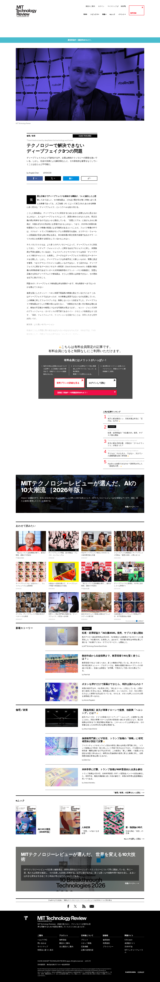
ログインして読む (97, 383)
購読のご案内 (90, 6)
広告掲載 (84, 946)
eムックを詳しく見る (132, 839)
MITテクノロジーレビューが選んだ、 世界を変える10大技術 (78, 857)
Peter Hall (87, 674)
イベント (122, 14)
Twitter (75, 908)
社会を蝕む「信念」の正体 (134, 830)
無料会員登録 (91, 908)
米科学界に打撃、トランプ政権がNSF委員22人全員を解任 (112, 769)
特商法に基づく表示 (45, 950)
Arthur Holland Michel (90, 729)
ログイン (101, 6)
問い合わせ (42, 943)
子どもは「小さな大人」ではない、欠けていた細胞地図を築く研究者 (125, 453)
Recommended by (131, 621)
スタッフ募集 (86, 943)
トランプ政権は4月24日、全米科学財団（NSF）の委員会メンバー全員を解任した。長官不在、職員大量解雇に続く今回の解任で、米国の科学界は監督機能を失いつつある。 (113, 776)
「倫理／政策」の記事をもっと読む (127, 793)
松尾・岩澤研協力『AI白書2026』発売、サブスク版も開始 (125, 431)
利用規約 (106, 943)
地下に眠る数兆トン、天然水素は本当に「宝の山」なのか (125, 418)
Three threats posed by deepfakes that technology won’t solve (50, 140)
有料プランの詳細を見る (68, 383)
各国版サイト (130, 943)
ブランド (84, 940)
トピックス (94, 14)
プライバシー (108, 946)
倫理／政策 (31, 136)
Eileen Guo (87, 760)
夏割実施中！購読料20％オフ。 (80, 40)
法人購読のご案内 (66, 946)
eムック (112, 14)
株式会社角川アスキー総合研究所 (58, 964)
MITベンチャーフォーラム (134, 951)
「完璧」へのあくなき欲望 (90, 830)
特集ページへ (130, 507)
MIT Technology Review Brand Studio (95, 646)
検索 (122, 6)
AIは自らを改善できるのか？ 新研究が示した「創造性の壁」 (126, 463)
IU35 (85, 14)
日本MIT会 (129, 946)
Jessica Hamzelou (89, 783)
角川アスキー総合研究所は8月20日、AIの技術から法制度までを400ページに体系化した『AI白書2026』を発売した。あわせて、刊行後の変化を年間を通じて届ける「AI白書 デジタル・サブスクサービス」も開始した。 (112, 639)
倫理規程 (106, 940)
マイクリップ (112, 6)
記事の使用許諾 (87, 950)
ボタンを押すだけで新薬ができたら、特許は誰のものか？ (112, 684)
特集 (104, 14)
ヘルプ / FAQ (42, 940)
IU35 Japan (128, 940)
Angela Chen (34, 173)
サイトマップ (43, 946)
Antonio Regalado (89, 700)
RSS (83, 908)
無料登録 (133, 13)
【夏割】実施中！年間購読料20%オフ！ (72, 393)
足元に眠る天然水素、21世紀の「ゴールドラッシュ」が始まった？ (126, 443)
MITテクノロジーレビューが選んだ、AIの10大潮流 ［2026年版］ (78, 486)
